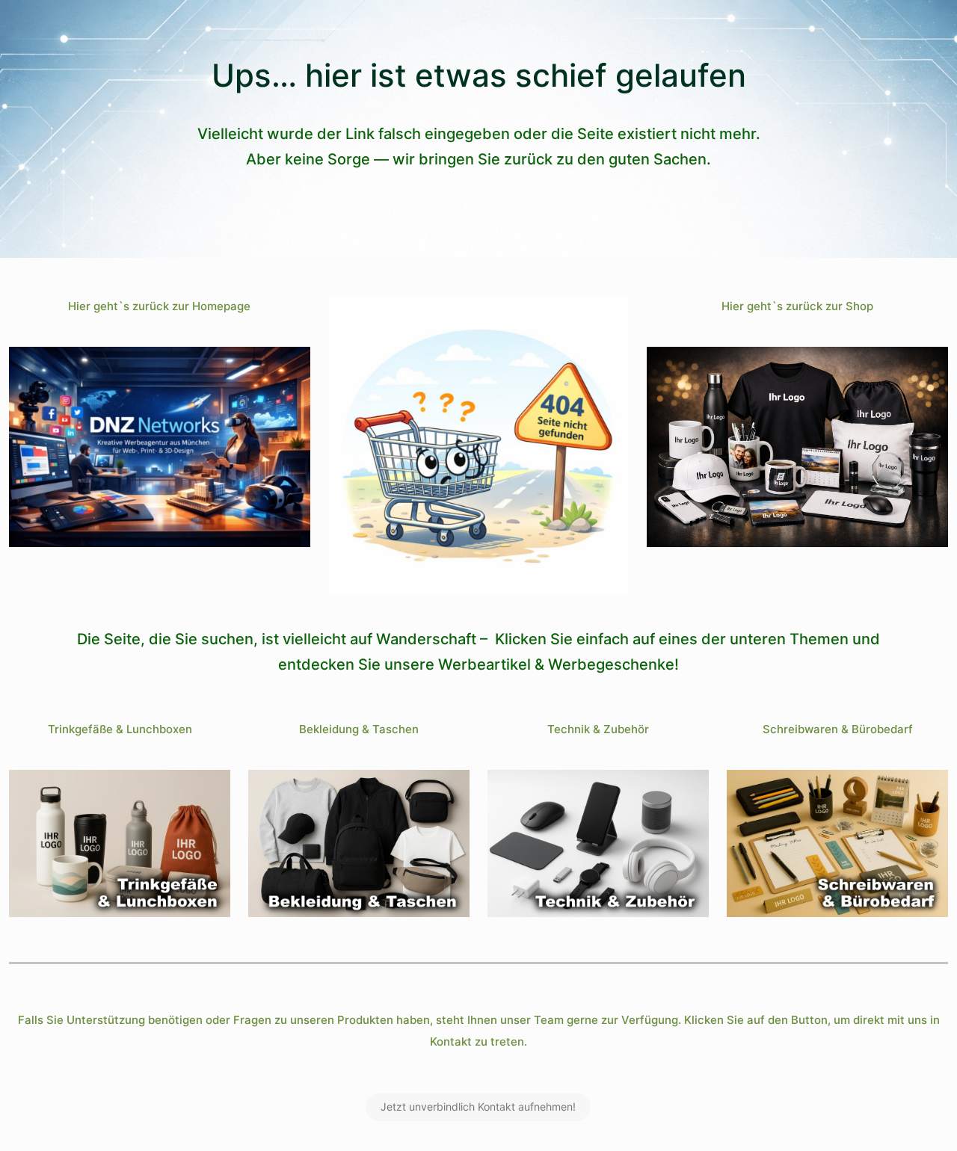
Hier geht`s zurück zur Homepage (159, 306)
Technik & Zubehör (598, 729)
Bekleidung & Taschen (359, 729)
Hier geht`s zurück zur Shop (797, 306)
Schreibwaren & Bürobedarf (838, 729)
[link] (159, 447)
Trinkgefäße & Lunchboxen (120, 729)
